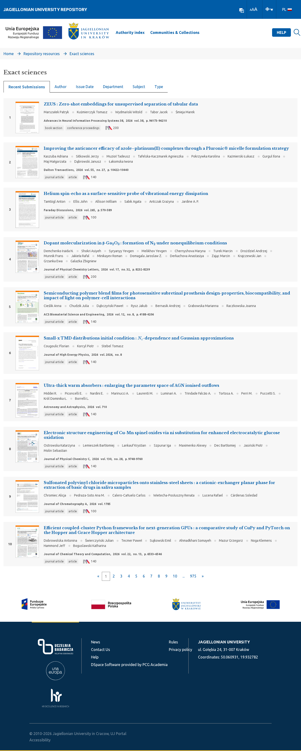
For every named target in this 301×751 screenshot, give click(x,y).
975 (193, 576)
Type (158, 87)
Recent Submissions (26, 87)
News (95, 642)
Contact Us (100, 649)
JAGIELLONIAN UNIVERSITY (224, 642)
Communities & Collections (174, 32)
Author (61, 87)
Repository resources (42, 54)
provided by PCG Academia (144, 664)
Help (281, 32)
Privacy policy (180, 649)
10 (175, 576)
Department (113, 87)
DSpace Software (105, 664)
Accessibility (40, 740)
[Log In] (269, 8)
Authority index (130, 32)
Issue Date (85, 87)
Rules (173, 642)
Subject (139, 87)
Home (9, 54)
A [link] (251, 9)
